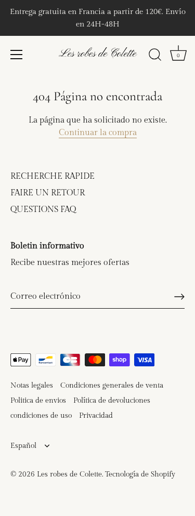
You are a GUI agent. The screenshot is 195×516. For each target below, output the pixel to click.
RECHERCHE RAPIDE (52, 176)
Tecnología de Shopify (140, 474)
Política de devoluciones (111, 400)
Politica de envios (38, 400)
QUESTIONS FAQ (43, 210)
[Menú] (16, 54)
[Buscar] (155, 56)
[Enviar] (179, 297)
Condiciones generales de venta (111, 385)
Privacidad (96, 416)
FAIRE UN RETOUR (47, 193)
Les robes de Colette (97, 54)
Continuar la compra (98, 133)
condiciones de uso (41, 416)
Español (23, 446)
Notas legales (31, 385)
